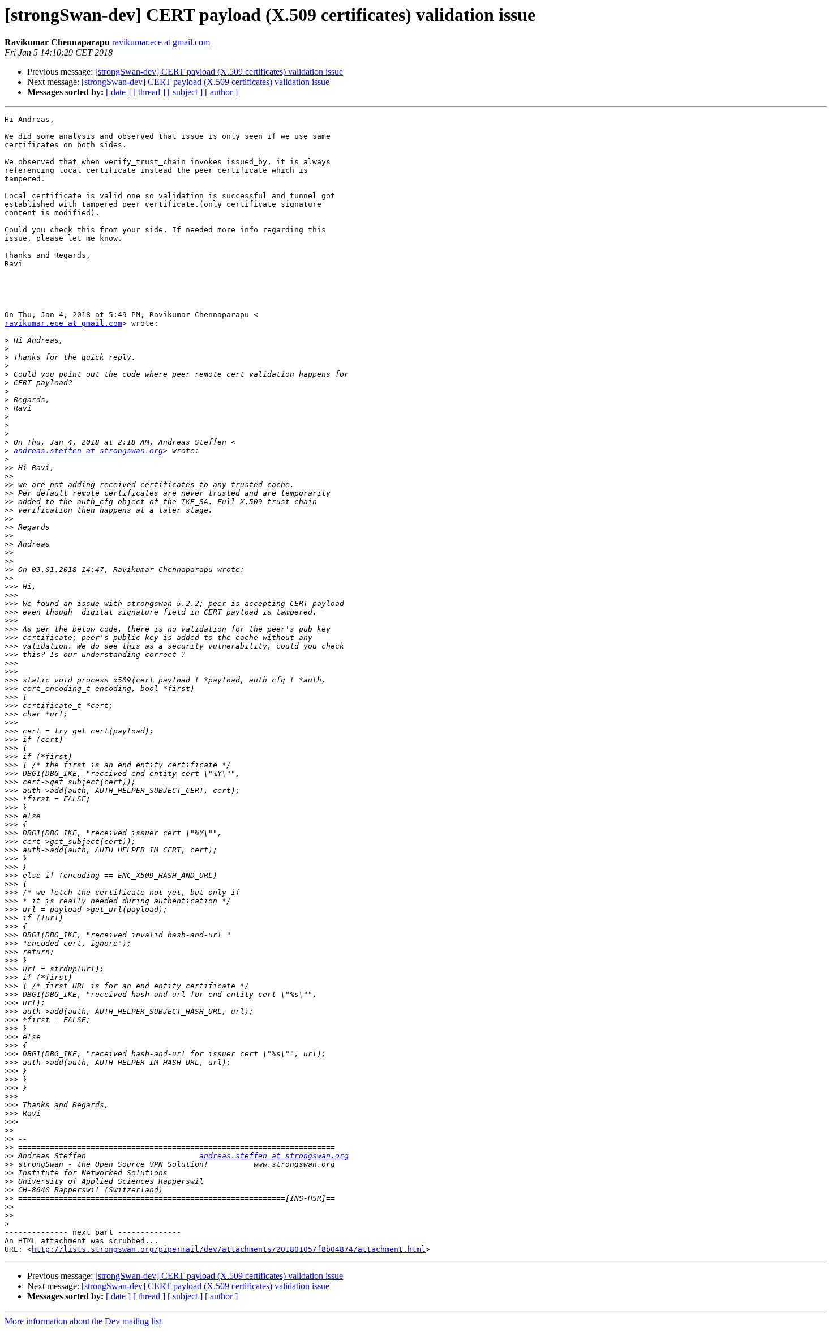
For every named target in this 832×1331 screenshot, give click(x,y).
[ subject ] (185, 92)
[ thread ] (149, 92)
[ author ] (221, 92)
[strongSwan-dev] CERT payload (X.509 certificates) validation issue (219, 71)
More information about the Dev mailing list (83, 1321)
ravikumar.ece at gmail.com (161, 42)
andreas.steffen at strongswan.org (88, 450)
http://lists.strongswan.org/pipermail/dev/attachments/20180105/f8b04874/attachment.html (229, 1249)
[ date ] (118, 92)
